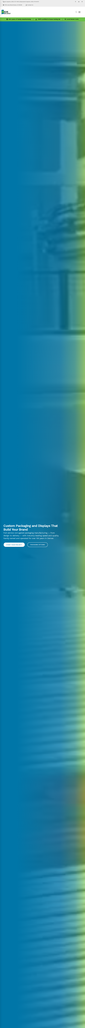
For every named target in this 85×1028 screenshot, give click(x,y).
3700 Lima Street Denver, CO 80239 (13, 5)
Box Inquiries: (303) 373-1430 (11, 1)
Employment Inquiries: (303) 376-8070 (29, 1)
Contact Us (30, 5)
